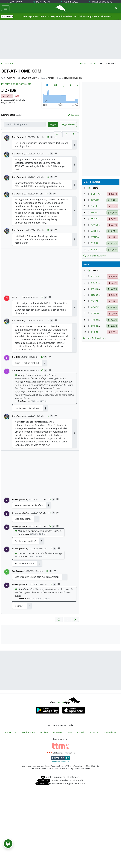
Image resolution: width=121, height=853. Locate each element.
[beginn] (57, 134)
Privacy (94, 732)
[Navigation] (5, 8)
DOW (43, 1)
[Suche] (116, 8)
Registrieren (68, 124)
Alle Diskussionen (96, 255)
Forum (92, 63)
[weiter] (73, 134)
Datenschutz (109, 732)
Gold (70, 1)
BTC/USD (96, 200)
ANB (70, 732)
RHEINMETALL (98, 332)
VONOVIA (96, 237)
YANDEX (95, 224)
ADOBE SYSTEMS (100, 230)
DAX (15, 1)
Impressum (11, 732)
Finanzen (58, 732)
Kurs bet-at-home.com (18, 84)
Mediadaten (28, 732)
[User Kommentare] (8, 844)
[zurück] (66, 134)
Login (53, 124)
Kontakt (81, 732)
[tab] (47, 85)
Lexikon (44, 732)
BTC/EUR (102, 1)
